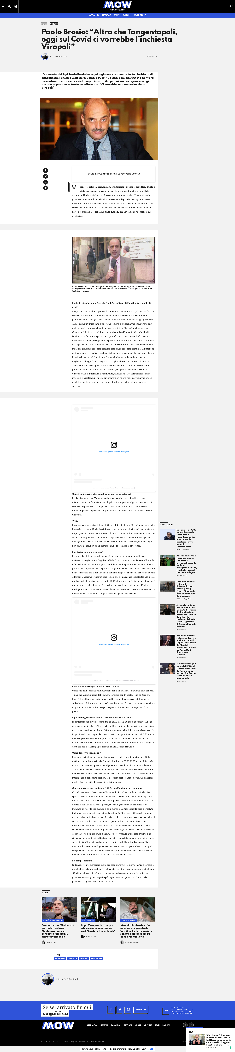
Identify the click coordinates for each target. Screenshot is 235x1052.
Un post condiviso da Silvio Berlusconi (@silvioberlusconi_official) (114, 680)
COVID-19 (72, 959)
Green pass (96, 959)
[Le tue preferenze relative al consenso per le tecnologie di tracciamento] (230, 1047)
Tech (157, 1025)
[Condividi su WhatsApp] (45, 182)
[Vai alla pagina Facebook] (185, 1025)
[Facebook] (110, 1009)
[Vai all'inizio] (57, 1025)
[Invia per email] (45, 188)
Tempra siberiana (128, 920)
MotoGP (128, 1025)
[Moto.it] (15, 6)
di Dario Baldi (51, 942)
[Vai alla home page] (117, 4)
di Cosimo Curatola (132, 942)
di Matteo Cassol (91, 936)
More (45, 893)
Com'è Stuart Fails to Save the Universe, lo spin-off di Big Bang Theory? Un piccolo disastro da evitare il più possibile (185, 589)
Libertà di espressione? (53, 920)
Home (44, 25)
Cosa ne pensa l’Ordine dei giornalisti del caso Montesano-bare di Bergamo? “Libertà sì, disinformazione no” (58, 931)
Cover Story (139, 15)
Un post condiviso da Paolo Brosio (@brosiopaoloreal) (114, 488)
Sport (117, 15)
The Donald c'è (88, 920)
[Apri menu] (3, 6)
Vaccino (83, 959)
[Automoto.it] (9, 6)
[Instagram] (128, 1009)
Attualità (94, 15)
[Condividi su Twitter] (45, 176)
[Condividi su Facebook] (45, 170)
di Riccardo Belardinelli (58, 56)
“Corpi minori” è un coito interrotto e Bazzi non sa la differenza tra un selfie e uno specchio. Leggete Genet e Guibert (218, 1040)
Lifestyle (106, 15)
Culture (126, 15)
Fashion (166, 1025)
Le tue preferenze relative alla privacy (128, 1049)
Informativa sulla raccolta (94, 1049)
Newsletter (141, 1009)
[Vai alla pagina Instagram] (191, 1025)
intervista (60, 959)
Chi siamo (183, 1042)
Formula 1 (116, 1025)
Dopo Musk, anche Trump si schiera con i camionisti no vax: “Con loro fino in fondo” (98, 928)
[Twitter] (119, 1009)
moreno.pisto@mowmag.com (181, 1013)
